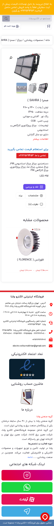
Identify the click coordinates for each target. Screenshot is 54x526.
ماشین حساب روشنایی (27, 384)
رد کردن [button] (16, 10)
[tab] (34, 187)
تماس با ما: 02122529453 (32, 155)
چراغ (19, 40)
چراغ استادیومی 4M (20, 163)
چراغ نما (31, 167)
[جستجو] (6, 19)
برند (20, 195)
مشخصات (33, 195)
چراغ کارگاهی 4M (39, 170)
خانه (47, 40)
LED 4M (44, 176)
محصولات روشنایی (33, 40)
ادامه (30, 457)
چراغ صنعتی (42, 167)
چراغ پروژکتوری (18, 167)
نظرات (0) (33, 204)
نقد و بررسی (32, 187)
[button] (11, 58)
